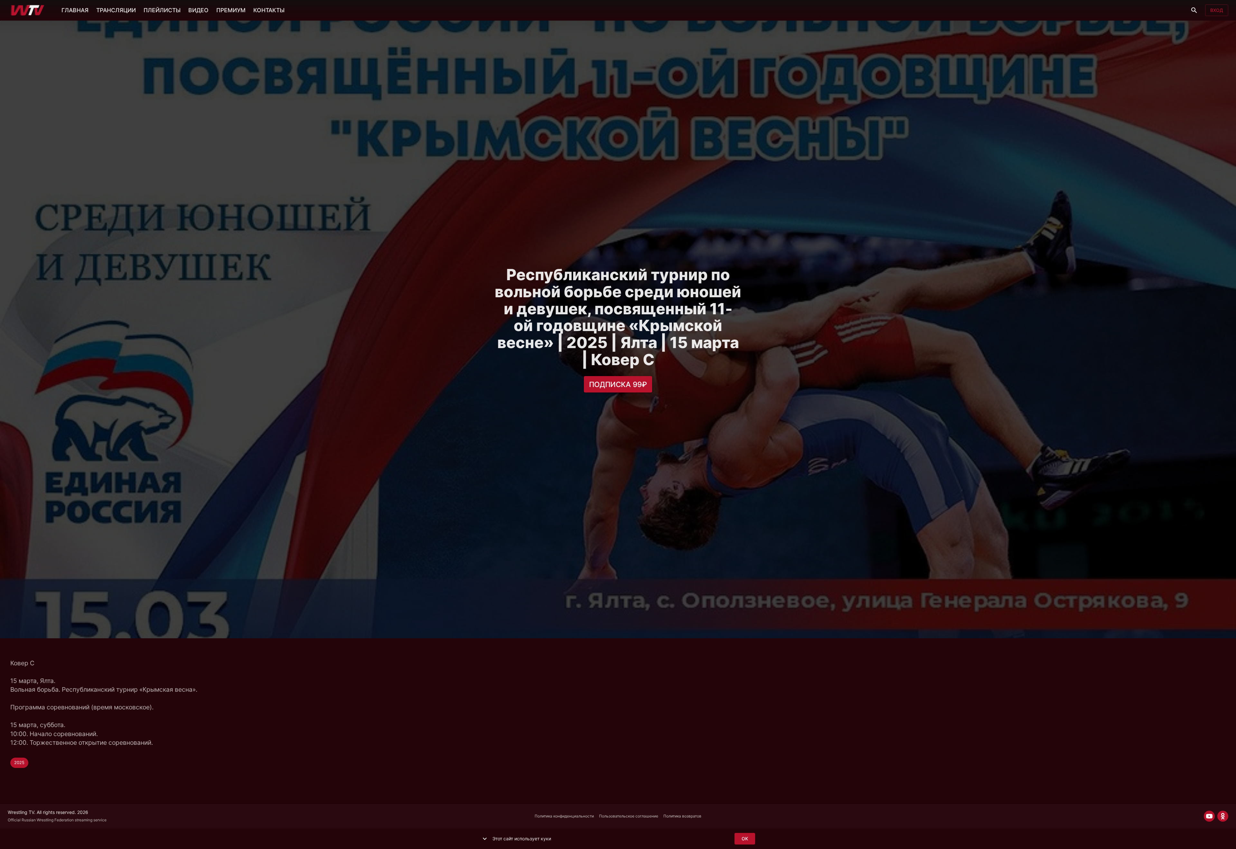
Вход (1216, 10)
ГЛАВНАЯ (75, 10)
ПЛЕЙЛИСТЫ (162, 10)
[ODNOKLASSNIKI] (1222, 816)
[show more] (484, 838)
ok (745, 838)
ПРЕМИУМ (231, 10)
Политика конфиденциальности (564, 816)
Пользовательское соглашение (628, 816)
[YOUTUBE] (1209, 816)
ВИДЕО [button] (198, 10)
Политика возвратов (682, 816)
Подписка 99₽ (618, 384)
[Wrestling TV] (27, 10)
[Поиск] (1194, 10)
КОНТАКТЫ (269, 10)
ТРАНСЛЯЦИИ (116, 10)
